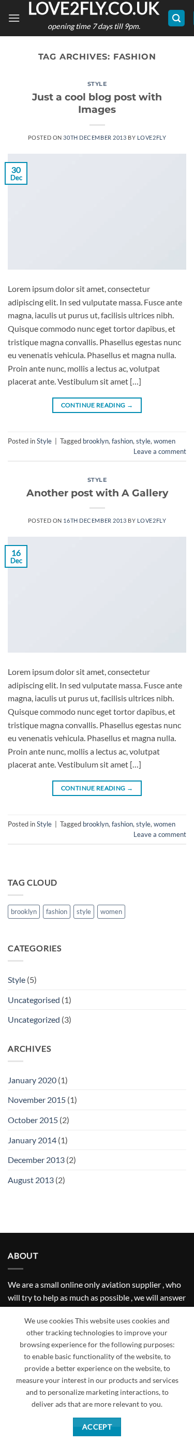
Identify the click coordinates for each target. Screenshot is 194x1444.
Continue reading (97, 405)
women (164, 441)
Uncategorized (34, 1019)
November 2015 (37, 1099)
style (143, 441)
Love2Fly (151, 137)
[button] (14, 18)
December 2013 (36, 1160)
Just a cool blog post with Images (97, 103)
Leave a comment (159, 451)
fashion (122, 441)
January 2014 (32, 1140)
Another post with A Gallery (97, 493)
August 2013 (31, 1180)
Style (97, 83)
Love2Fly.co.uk (93, 8)
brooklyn (96, 441)
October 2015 (33, 1120)
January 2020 (32, 1080)
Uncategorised (34, 1000)
